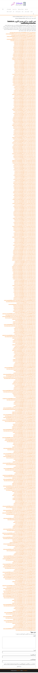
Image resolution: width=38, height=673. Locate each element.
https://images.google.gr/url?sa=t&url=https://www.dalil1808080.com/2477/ (16, 455)
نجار (13, 11)
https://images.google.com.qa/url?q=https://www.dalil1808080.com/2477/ (25, 558)
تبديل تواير (26, 9)
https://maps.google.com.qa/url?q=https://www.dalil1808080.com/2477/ (16, 560)
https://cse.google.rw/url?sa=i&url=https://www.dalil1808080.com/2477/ (25, 628)
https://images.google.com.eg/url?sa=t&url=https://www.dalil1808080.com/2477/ (15, 538)
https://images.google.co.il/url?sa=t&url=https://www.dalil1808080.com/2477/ (16, 469)
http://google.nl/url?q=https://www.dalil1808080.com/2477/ (27, 39)
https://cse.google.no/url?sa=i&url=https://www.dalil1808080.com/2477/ (16, 464)
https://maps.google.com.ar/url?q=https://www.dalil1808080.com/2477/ (25, 417)
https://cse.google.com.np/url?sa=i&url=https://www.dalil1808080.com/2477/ (15, 592)
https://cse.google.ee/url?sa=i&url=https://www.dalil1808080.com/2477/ (25, 529)
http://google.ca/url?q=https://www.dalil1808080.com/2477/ (19, 40)
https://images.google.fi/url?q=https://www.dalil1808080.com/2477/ (26, 420)
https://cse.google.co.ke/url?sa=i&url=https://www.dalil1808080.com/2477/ (16, 589)
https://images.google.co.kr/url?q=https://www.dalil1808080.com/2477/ (25, 453)
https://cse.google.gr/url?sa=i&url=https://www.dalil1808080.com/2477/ (25, 456)
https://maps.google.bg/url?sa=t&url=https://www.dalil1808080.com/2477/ (15, 476)
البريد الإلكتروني (33, 654)
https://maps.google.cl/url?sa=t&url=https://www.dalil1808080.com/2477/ (17, 441)
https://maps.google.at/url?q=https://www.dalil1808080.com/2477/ (26, 398)
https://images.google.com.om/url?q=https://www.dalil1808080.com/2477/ (15, 568)
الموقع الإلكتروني (33, 659)
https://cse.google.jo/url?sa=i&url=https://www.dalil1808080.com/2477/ (16, 613)
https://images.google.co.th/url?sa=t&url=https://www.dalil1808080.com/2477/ (15, 378)
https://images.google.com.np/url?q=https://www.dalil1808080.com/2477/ (25, 593)
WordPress (18, 670)
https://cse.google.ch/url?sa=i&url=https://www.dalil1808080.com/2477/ (25, 374)
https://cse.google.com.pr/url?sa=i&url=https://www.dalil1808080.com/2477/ (15, 565)
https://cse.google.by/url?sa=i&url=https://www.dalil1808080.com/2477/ (25, 549)
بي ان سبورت (14, 9)
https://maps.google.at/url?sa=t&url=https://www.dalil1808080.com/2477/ (17, 399)
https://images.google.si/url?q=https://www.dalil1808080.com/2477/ (17, 545)
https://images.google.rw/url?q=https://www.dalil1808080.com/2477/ (26, 630)
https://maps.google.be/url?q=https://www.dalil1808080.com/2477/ (26, 367)
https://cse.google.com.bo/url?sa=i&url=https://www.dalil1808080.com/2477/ (16, 573)
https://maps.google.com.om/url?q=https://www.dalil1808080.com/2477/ (25, 566)
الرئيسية (34, 16)
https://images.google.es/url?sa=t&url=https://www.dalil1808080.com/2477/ (17, 301)
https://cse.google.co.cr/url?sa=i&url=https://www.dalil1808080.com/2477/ (16, 578)
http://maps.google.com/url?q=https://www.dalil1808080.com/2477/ (19, 32)
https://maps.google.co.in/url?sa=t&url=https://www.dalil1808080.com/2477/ (15, 325)
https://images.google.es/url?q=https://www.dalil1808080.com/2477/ (26, 300)
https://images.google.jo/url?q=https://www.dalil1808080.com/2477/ (26, 612)
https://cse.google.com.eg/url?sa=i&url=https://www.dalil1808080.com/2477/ (15, 534)
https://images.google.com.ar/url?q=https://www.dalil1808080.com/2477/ (16, 418)
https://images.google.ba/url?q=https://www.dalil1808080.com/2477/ (18, 519)
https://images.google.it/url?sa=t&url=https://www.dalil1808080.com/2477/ (25, 316)
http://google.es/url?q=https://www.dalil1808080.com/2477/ (21, 37)
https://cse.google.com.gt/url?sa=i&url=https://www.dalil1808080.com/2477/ (15, 576)
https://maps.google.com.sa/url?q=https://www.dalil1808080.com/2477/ (25, 479)
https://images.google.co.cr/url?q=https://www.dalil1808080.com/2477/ (25, 577)
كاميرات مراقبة (9, 11)
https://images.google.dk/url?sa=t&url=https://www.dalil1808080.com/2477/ (16, 416)
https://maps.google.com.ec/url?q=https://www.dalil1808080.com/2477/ (25, 510)
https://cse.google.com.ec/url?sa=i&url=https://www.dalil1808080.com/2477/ (17, 511)
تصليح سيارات (9, 9)
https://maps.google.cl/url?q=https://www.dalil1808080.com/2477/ (26, 440)
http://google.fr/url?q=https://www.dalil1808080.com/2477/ (20, 35)
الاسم (34, 650)
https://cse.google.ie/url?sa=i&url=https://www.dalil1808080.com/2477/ (25, 448)
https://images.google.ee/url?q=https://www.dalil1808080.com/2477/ (17, 530)
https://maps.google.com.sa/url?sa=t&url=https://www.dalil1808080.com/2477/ (15, 480)
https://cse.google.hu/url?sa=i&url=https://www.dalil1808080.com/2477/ (16, 457)
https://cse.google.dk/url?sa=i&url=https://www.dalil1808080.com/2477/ (25, 414)
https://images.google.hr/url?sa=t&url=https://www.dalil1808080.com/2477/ (17, 514)
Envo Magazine (25, 670)
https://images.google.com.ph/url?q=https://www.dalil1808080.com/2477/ (25, 463)
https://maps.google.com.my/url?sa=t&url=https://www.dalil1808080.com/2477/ (14, 430)
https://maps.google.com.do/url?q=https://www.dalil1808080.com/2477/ (25, 604)
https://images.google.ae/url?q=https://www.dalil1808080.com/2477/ (26, 488)
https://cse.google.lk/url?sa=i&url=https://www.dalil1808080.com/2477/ (17, 550)
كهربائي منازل (27, 11)
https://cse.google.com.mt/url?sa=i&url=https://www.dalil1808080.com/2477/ (14, 595)
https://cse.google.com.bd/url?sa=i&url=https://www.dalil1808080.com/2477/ (15, 597)
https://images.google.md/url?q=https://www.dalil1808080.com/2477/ (26, 620)
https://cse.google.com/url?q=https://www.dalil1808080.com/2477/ (16, 507)
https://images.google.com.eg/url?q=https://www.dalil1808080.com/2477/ (25, 537)
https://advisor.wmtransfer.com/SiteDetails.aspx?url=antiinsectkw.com (25, 543)
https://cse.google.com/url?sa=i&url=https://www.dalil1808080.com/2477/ (25, 506)
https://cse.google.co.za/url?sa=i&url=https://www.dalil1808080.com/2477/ (25, 437)
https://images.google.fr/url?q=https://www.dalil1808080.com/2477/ (26, 313)
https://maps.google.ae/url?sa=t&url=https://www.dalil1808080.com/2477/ (17, 487)
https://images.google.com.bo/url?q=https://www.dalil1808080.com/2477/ (25, 572)
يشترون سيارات (18, 11)
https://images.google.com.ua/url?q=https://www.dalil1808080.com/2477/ (25, 390)
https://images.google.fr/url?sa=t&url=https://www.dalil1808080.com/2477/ (16, 315)
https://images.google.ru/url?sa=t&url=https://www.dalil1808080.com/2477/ (16, 336)
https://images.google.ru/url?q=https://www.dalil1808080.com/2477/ (26, 335)
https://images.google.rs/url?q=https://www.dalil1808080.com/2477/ (26, 533)
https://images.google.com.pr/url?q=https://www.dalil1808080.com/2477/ (25, 564)
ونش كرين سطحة (20, 9)
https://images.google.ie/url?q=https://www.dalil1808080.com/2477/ (17, 449)
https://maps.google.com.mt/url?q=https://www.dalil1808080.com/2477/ (25, 596)
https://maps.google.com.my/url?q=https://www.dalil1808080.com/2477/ (25, 429)
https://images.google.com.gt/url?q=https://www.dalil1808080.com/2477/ (25, 574)
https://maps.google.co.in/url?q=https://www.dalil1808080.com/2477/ (26, 324)
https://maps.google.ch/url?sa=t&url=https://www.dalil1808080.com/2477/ (17, 375)
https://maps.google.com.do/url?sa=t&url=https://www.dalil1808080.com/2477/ (15, 605)
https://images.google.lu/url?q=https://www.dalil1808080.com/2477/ (26, 585)
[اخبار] (3, 9)
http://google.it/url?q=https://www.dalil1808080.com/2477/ (27, 36)
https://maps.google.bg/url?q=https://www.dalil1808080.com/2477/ (26, 475)
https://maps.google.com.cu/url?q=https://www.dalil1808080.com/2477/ (25, 616)
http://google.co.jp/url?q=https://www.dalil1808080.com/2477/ (27, 33)
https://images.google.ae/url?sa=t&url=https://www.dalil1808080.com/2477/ (17, 490)
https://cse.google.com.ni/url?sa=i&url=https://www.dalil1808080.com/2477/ (15, 557)
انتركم (31, 11)
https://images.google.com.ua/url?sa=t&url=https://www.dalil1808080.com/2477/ (15, 391)
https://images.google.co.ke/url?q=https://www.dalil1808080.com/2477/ (25, 588)
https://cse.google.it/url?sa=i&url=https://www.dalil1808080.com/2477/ (15, 317)
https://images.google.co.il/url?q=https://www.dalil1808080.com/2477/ (25, 468)
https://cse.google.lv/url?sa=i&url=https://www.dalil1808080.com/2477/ (25, 518)
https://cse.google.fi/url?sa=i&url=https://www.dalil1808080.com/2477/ (15, 421)
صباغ (22, 11)
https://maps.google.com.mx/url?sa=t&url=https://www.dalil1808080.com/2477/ (14, 409)
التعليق (34, 635)
